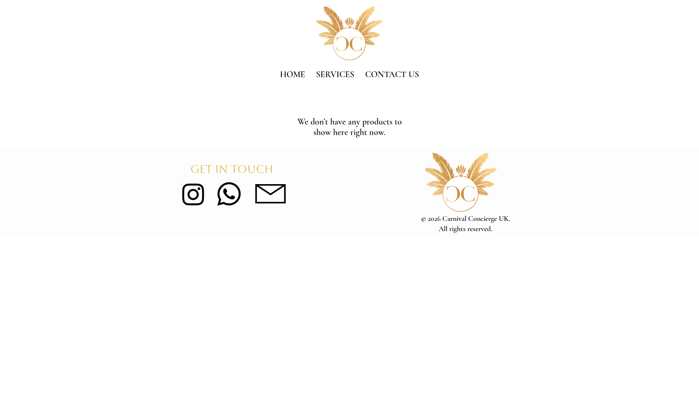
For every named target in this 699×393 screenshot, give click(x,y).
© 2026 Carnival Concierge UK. (465, 218)
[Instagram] (193, 194)
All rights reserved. (465, 229)
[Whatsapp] (229, 194)
